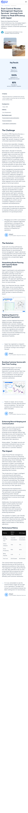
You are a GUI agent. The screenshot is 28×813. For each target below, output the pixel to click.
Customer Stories (7, 5)
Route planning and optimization (10, 118)
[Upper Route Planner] (4, 2)
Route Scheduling (7, 120)
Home (2, 5)
